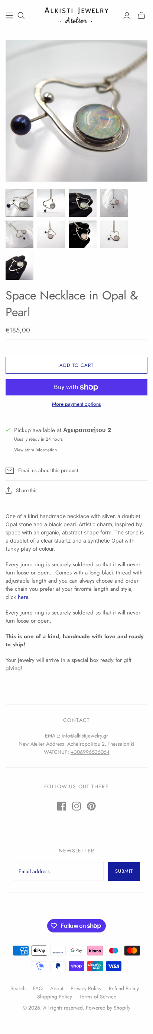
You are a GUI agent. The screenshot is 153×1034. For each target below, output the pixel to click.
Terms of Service (97, 996)
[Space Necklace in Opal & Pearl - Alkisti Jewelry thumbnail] (19, 203)
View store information (35, 450)
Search (18, 988)
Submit (124, 871)
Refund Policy (124, 988)
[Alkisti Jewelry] (76, 14)
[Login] (127, 15)
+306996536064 (90, 752)
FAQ (38, 988)
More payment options (76, 404)
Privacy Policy (86, 988)
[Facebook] (61, 806)
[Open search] (21, 15)
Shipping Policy (54, 996)
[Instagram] (76, 806)
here (23, 597)
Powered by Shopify (108, 1007)
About (56, 988)
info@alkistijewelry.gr (85, 735)
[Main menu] (9, 15)
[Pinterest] (91, 806)
